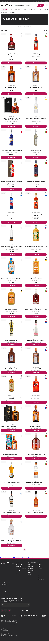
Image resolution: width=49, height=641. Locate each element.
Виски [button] (30, 9)
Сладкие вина (19, 566)
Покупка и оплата (3, 616)
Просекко (30, 568)
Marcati (38, 514)
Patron (14, 543)
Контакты (3, 586)
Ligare (38, 217)
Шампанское (18, 9)
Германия (32, 280)
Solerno (38, 456)
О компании (4, 584)
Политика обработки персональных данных (28, 616)
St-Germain (14, 342)
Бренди (40, 572)
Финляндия (9, 280)
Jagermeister (38, 280)
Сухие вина (19, 564)
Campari (38, 56)
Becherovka (38, 249)
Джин (39, 573)
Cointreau (13, 370)
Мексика (9, 543)
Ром (39, 575)
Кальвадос (41, 579)
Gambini (13, 215)
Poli (38, 152)
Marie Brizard (38, 121)
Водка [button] (35, 9)
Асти (29, 572)
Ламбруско (31, 570)
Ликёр (40, 570)
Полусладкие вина (21, 568)
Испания (32, 121)
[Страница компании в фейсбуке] (5, 610)
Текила (40, 577)
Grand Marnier (13, 58)
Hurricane (38, 484)
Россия (9, 215)
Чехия (32, 249)
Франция (7, 58)
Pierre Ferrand (14, 400)
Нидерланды (33, 342)
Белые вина (19, 572)
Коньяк (25, 9)
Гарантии (13, 615)
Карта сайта (4, 591)
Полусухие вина (20, 570)
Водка (40, 568)
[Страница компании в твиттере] (9, 610)
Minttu (14, 280)
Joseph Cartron (14, 249)
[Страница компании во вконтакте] (2, 610)
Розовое (30, 566)
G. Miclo (14, 184)
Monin (13, 485)
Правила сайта (43, 616)
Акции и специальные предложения (10, 589)
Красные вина (19, 573)
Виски (39, 566)
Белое (29, 564)
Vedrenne (13, 514)
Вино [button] (12, 9)
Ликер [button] (40, 9)
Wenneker (39, 342)
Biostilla (38, 184)
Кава (29, 574)
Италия (33, 56)
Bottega (38, 311)
